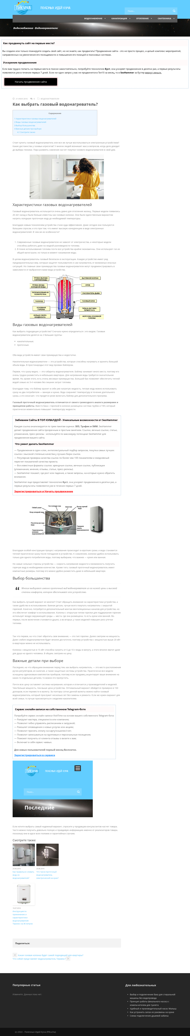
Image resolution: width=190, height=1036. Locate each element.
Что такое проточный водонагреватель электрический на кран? (47, 874)
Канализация (119, 18)
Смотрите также (26, 132)
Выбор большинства (24, 125)
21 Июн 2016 (22, 99)
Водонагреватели (50, 99)
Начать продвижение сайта (31, 81)
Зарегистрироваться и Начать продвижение (43, 491)
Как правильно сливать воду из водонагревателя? (23, 874)
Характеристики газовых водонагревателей (35, 118)
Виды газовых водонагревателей (30, 122)
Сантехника (164, 18)
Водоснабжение (93, 18)
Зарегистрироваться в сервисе (34, 755)
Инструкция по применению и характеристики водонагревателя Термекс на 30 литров (23, 917)
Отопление (142, 18)
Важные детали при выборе (27, 128)
